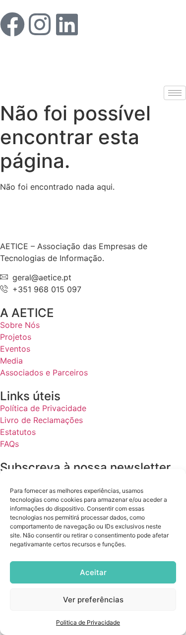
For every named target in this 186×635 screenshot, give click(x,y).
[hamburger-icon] (175, 93)
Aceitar (93, 572)
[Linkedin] (67, 24)
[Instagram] (39, 24)
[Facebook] (12, 24)
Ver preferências (93, 599)
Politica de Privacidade (88, 622)
